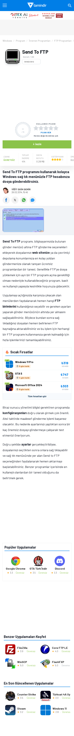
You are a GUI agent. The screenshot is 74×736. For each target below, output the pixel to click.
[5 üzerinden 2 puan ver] (41, 128)
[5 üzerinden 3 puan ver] (46, 128)
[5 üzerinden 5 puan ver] (56, 128)
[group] (37, 221)
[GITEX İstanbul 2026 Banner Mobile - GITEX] (37, 15)
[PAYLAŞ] (7, 202)
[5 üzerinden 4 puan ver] (51, 128)
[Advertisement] (37, 93)
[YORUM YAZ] (33, 202)
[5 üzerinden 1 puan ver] (36, 128)
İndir (37, 144)
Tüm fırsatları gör (37, 396)
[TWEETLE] (15, 202)
